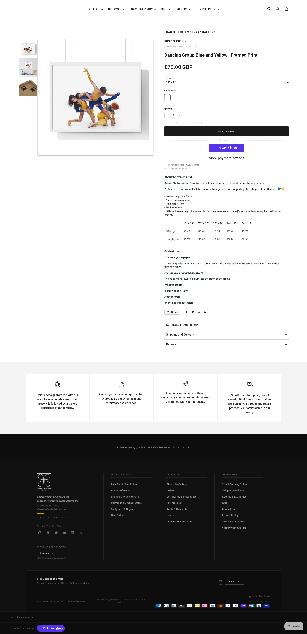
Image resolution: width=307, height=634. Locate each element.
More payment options (226, 158)
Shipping (179, 123)
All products (178, 41)
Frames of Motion (121, 490)
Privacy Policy (230, 515)
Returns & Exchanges (234, 496)
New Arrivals (118, 515)
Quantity (168, 108)
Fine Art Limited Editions (125, 484)
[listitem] (40, 533)
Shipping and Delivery (180, 334)
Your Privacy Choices (234, 527)
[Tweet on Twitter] (199, 312)
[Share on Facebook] (186, 312)
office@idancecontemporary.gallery (52, 558)
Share (174, 312)
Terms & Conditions (233, 521)
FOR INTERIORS (206, 9)
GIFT (164, 9)
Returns (171, 344)
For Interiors (174, 502)
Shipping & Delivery (233, 490)
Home (167, 41)
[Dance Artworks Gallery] (65, 482)
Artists (170, 490)
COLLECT (94, 9)
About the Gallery (177, 484)
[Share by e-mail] (205, 312)
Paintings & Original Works (126, 502)
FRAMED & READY (142, 9)
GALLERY (181, 9)
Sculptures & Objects (123, 509)
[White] (167, 97)
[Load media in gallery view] (28, 48)
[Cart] (286, 9)
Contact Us (228, 509)
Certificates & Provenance (182, 496)
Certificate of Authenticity (182, 324)
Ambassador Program (179, 521)
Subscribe (234, 581)
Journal (171, 515)
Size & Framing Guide (234, 484)
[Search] (269, 9)
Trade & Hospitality (178, 509)
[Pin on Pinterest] (192, 312)
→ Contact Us (45, 553)
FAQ (224, 502)
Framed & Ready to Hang (125, 496)
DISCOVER (115, 9)
